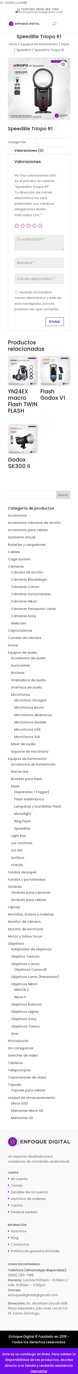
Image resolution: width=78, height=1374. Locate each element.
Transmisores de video (27, 1077)
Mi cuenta (19, 1178)
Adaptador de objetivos (31, 949)
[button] (63, 64)
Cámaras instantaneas (31, 594)
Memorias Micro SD (27, 1110)
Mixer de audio (23, 744)
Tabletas (15, 1063)
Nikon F (20, 997)
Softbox (17, 857)
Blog (14, 1237)
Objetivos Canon (25, 964)
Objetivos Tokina (25, 1026)
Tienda (16, 1185)
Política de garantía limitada (35, 1251)
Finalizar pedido (24, 1212)
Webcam (18, 623)
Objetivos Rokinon (26, 1004)
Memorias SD (22, 1118)
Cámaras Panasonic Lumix (33, 608)
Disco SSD (19, 1103)
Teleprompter (19, 1070)
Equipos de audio (22, 652)
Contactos (20, 1244)
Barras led (19, 771)
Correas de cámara (24, 637)
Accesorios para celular (28, 530)
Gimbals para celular (28, 899)
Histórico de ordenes (28, 1198)
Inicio (13, 44)
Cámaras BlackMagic (29, 579)
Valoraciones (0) (29, 150)
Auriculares (20, 665)
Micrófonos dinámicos (33, 715)
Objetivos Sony (23, 1019)
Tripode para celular (28, 1090)
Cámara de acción (27, 572)
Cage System (19, 559)
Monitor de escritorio (25, 929)
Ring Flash (22, 821)
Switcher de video (23, 1055)
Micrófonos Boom (29, 707)
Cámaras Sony (23, 616)
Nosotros (18, 1231)
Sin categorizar (20, 1048)
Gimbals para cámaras (30, 892)
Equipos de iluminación (39, 44)
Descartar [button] (39, 1371)
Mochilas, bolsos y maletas (31, 914)
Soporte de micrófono (29, 751)
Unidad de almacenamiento (31, 1097)
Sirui (14, 1033)
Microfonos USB (27, 729)
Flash (65, 44)
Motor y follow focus (25, 936)
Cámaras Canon (25, 586)
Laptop (14, 907)
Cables (14, 552)
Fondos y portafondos (27, 879)
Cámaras (16, 566)
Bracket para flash (26, 779)
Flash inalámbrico (29, 799)
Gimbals (15, 886)
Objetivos (16, 943)
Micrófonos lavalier (30, 722)
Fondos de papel (22, 872)
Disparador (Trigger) (31, 792)
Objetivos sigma (25, 1011)
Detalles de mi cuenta (29, 1192)
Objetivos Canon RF (30, 969)
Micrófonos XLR (27, 736)
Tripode (14, 1084)
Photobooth (18, 1041)
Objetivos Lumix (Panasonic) (35, 976)
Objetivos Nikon (24, 984)
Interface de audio (26, 687)
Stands (17, 865)
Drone (13, 645)
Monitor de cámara (24, 921)
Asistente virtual (21, 537)
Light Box (18, 835)
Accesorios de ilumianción (33, 764)
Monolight (22, 813)
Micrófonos (20, 694)
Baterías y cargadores (27, 544)
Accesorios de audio (28, 658)
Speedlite (23, 50)
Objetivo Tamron (25, 956)
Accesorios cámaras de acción (34, 522)
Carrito (17, 1205)
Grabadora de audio (28, 680)
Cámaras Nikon (24, 601)
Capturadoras (20, 630)
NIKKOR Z (21, 989)
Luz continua (21, 843)
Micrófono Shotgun (30, 700)
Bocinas (18, 672)
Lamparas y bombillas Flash (37, 806)
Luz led (16, 850)
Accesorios (17, 515)
